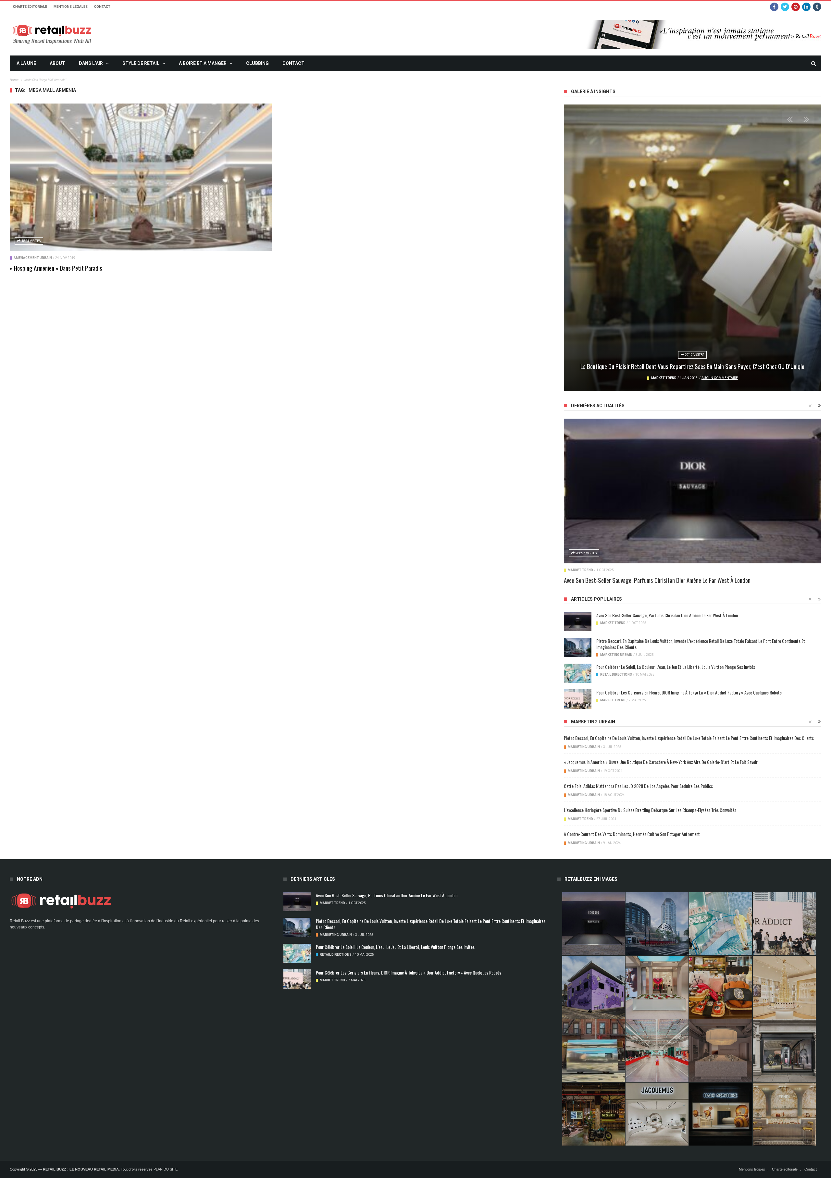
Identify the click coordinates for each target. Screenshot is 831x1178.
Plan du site (166, 1169)
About (57, 63)
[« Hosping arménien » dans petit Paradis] (141, 177)
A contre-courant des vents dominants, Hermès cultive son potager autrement (632, 833)
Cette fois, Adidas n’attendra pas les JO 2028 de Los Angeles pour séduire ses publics (638, 785)
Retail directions (616, 674)
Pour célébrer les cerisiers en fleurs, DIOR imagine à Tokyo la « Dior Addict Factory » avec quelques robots (689, 692)
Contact (102, 7)
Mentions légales (71, 7)
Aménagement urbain (33, 258)
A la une (26, 63)
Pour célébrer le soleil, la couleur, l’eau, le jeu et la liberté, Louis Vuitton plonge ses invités (675, 666)
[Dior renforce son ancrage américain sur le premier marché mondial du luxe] (784, 987)
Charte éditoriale (30, 7)
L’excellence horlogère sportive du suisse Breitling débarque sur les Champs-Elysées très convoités (650, 809)
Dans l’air (91, 63)
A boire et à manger (203, 63)
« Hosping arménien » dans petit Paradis (56, 267)
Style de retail (140, 63)
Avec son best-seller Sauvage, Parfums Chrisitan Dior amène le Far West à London (657, 579)
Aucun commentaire (719, 378)
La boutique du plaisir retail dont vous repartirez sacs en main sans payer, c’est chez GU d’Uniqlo (692, 366)
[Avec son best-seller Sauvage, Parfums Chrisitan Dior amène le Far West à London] (692, 491)
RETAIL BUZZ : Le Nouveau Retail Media (81, 1169)
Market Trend (663, 378)
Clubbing (257, 63)
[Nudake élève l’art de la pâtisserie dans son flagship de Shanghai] (720, 1114)
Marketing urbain (616, 654)
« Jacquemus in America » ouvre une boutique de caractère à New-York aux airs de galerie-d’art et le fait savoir (661, 761)
